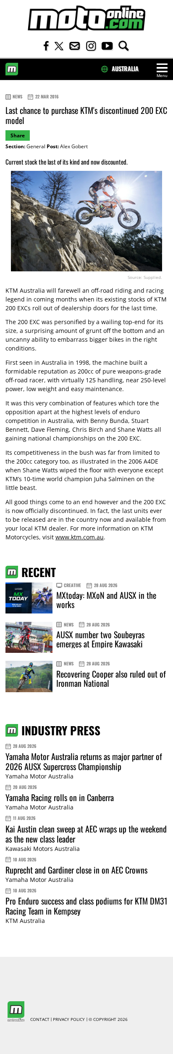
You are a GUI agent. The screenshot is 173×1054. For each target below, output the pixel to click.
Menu (162, 75)
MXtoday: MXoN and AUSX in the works (106, 600)
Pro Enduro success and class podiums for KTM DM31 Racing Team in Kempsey (86, 905)
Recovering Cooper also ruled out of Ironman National (111, 678)
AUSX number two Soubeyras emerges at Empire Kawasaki (100, 639)
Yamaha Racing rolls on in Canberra (59, 797)
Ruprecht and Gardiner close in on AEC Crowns (76, 869)
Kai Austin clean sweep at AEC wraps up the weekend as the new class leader (86, 833)
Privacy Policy (69, 1020)
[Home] (86, 18)
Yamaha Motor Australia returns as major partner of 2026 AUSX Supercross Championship (83, 761)
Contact (40, 1020)
